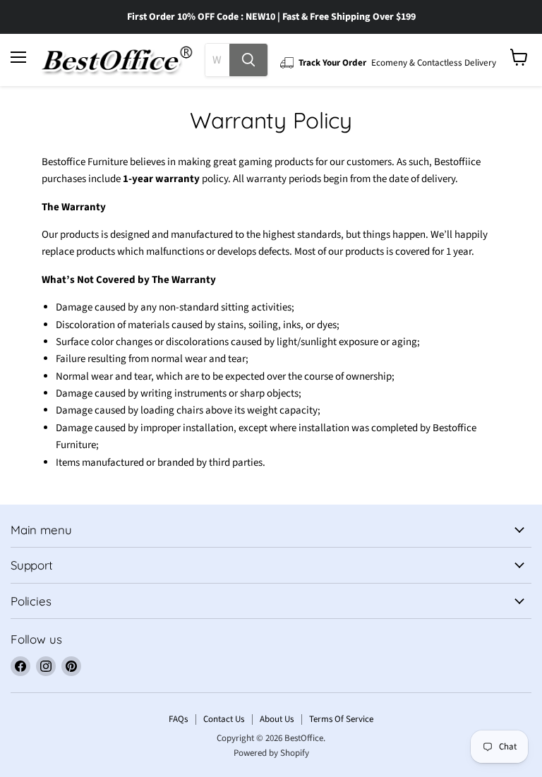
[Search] (248, 60)
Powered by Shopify (271, 753)
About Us (277, 719)
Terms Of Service (341, 719)
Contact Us (223, 719)
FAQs (178, 719)
